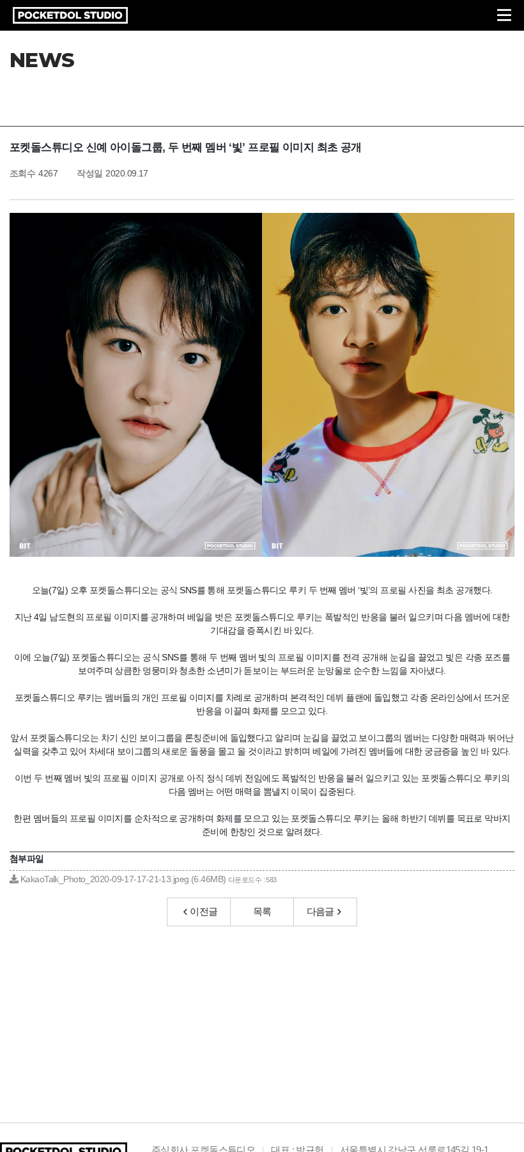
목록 (262, 911)
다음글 (320, 911)
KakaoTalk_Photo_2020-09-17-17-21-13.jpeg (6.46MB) (147, 879)
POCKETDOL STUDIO (70, 15)
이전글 (203, 911)
